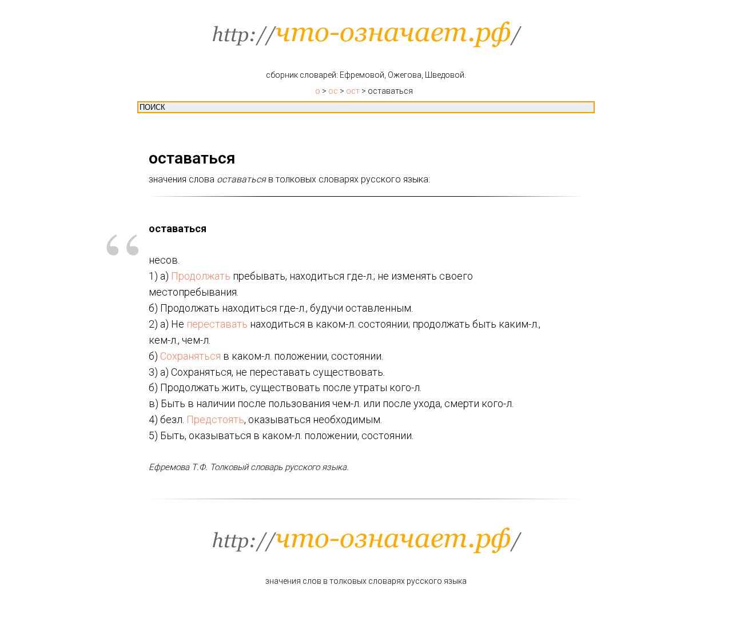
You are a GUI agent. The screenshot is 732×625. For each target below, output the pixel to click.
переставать (217, 324)
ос (333, 90)
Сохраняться (190, 356)
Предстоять (215, 419)
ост (353, 90)
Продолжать (200, 276)
